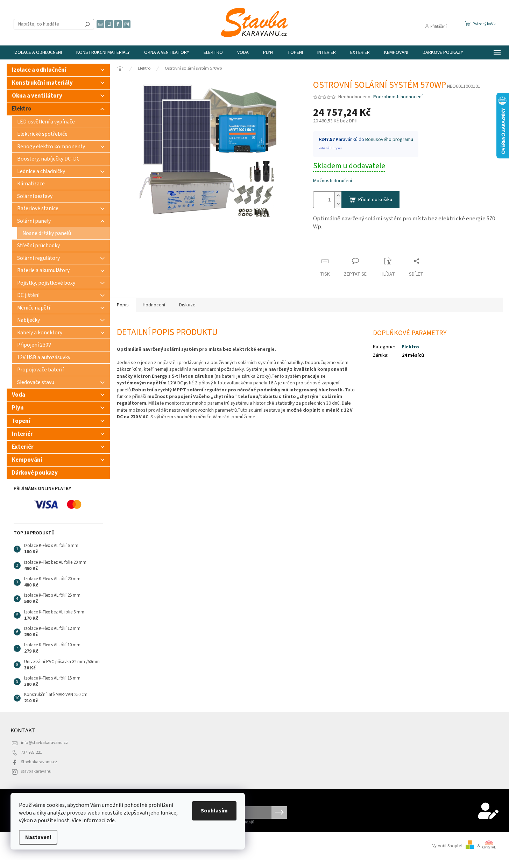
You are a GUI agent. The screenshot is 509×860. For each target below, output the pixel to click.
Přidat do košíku (375, 199)
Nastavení (38, 837)
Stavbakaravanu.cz (39, 762)
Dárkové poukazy (35, 473)
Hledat (87, 24)
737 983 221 (31, 752)
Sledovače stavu (35, 382)
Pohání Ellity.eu (330, 148)
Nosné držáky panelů (46, 233)
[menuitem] (38, 52)
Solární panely (34, 221)
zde (110, 820)
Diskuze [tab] (187, 304)
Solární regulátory (38, 258)
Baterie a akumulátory (43, 270)
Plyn (18, 408)
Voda (18, 395)
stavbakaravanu (36, 771)
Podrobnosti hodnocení (398, 97)
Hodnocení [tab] (154, 304)
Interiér (22, 434)
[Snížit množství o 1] (337, 204)
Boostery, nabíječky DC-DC (48, 159)
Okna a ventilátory (37, 96)
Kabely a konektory (39, 332)
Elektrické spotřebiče (42, 134)
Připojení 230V (34, 345)
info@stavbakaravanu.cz (44, 742)
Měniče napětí (33, 308)
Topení (21, 421)
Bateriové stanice (37, 208)
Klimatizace (31, 183)
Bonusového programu (389, 139)
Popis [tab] (123, 304)
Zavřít (325, 247)
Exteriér (23, 447)
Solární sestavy (34, 196)
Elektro (21, 109)
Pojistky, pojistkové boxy (46, 283)
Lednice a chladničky (41, 171)
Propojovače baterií (40, 370)
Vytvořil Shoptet (447, 846)
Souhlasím (214, 811)
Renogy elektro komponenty (51, 146)
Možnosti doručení (332, 181)
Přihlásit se (279, 812)
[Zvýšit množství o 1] (337, 196)
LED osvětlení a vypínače (46, 122)
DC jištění (28, 295)
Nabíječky (28, 320)
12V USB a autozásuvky (43, 357)
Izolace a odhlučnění (39, 70)
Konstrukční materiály (42, 83)
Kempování (27, 460)
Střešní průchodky (38, 245)
